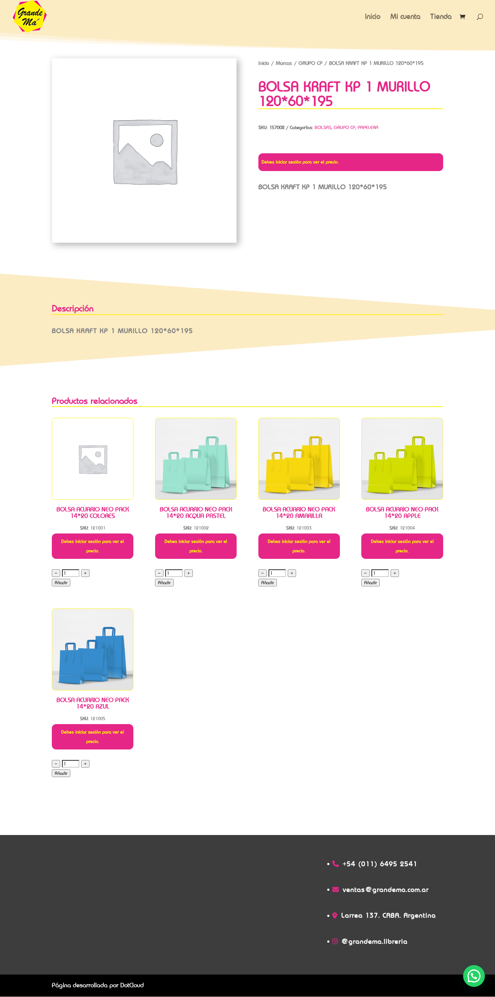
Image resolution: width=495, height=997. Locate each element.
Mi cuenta (405, 17)
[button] (474, 976)
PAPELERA (368, 127)
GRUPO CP (311, 63)
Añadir (61, 582)
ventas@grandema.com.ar (386, 889)
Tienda (441, 17)
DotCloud (132, 985)
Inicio (372, 17)
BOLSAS (323, 127)
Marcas (284, 63)
